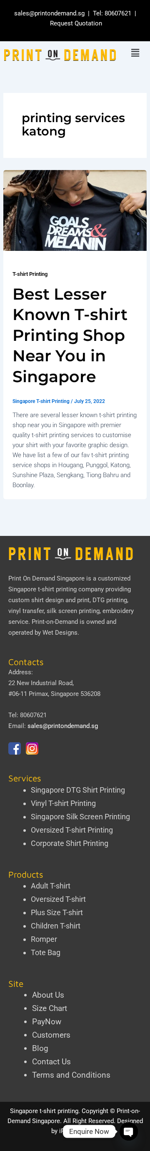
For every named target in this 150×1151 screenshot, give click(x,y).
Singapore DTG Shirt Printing (78, 790)
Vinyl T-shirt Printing (63, 803)
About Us (48, 995)
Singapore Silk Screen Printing (80, 816)
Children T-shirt (55, 925)
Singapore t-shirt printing (44, 1111)
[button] (135, 53)
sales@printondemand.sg (49, 13)
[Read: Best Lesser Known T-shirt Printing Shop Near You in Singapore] (75, 210)
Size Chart (49, 1008)
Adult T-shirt (50, 885)
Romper (44, 939)
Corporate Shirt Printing (69, 843)
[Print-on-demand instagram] (32, 748)
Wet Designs (60, 632)
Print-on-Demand (55, 622)
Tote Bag (45, 952)
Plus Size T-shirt (57, 912)
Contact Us (51, 1061)
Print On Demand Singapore (46, 578)
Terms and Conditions (71, 1075)
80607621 (118, 13)
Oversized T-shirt (58, 899)
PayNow (46, 1021)
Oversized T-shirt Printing (72, 830)
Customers (51, 1035)
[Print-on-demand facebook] (14, 748)
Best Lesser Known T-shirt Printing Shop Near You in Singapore (70, 335)
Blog (40, 1048)
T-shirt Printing (30, 274)
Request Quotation (76, 23)
